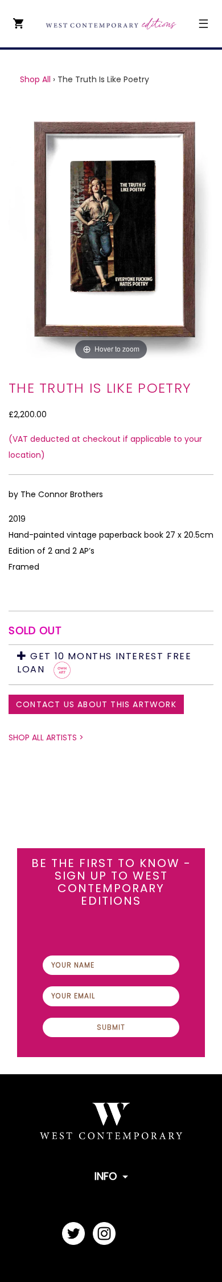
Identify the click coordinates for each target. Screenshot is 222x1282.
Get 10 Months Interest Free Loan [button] (104, 663)
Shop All (35, 79)
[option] (111, 233)
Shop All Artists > (46, 737)
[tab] (111, 664)
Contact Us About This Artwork (96, 704)
